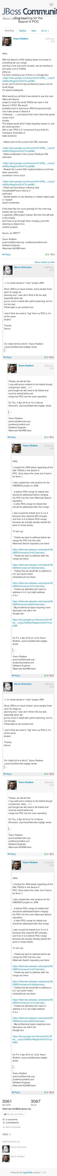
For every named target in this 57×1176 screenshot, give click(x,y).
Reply (7, 254)
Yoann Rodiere (20, 38)
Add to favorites (13, 1126)
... (6, 350)
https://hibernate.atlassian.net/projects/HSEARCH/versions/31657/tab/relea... (33, 551)
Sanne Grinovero (23, 267)
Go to (44, 30)
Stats (33, 30)
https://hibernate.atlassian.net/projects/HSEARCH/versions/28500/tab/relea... (33, 603)
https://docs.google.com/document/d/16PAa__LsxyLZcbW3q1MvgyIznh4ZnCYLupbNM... (28, 79)
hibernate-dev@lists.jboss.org (16, 1108)
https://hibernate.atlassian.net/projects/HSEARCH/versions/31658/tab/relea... (33, 566)
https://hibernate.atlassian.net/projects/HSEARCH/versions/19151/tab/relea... (33, 584)
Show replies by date (45, 262)
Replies (22, 30)
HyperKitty (28, 1172)
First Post (9, 30)
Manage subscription (15, 1114)
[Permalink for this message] (54, 41)
